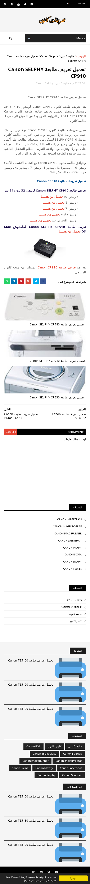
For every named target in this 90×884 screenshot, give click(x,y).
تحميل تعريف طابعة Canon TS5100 (30, 660)
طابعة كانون (67, 56)
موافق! (73, 878)
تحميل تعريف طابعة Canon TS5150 (30, 796)
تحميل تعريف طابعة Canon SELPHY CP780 (57, 324)
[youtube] (18, 4)
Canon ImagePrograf (67, 526)
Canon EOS (74, 600)
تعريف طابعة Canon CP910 (57, 267)
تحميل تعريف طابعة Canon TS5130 (30, 820)
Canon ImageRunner (68, 533)
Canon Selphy (49, 56)
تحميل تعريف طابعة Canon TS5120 (30, 709)
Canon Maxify (72, 547)
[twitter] (25, 4)
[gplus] (5, 4)
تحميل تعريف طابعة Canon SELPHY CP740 (57, 361)
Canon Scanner (71, 607)
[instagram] (12, 4)
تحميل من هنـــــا (52, 196)
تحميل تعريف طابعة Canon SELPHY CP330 (57, 397)
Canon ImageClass (69, 519)
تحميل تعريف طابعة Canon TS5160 (30, 684)
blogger (11, 431)
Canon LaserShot (70, 540)
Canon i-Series (72, 568)
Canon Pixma (73, 554)
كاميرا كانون (75, 621)
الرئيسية (81, 56)
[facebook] (32, 4)
